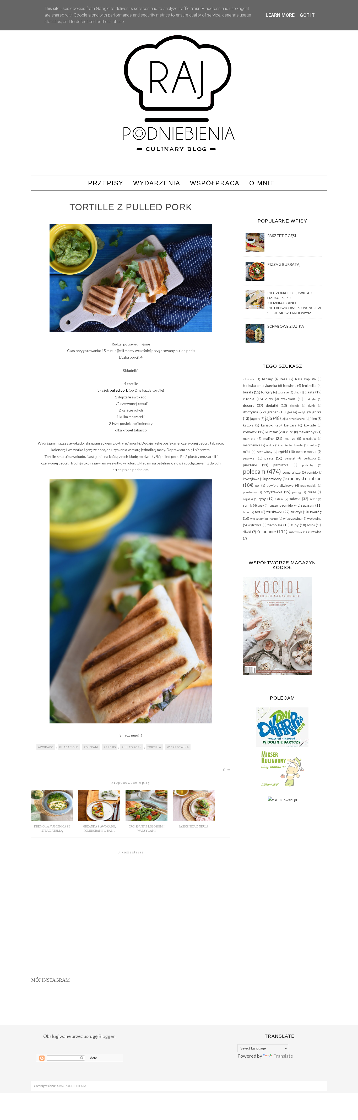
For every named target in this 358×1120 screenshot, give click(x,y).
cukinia (248, 399)
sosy (260, 505)
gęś (289, 412)
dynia (312, 405)
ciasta (309, 392)
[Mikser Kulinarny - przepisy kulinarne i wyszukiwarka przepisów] (282, 786)
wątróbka (255, 525)
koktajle (310, 425)
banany (267, 379)
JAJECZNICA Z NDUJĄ (193, 826)
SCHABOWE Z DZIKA (285, 326)
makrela (249, 439)
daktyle (311, 399)
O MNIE (262, 183)
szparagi (307, 505)
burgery (266, 392)
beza (283, 379)
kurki (290, 432)
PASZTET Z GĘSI (281, 235)
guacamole (68, 747)
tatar (246, 512)
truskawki (274, 512)
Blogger (106, 1036)
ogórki (283, 452)
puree (312, 492)
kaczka (248, 425)
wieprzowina (178, 747)
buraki (248, 392)
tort (257, 512)
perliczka (309, 458)
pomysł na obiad (306, 478)
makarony (306, 432)
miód (246, 452)
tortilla (154, 747)
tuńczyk (296, 512)
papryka (248, 458)
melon (313, 445)
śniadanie (266, 531)
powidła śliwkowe (280, 486)
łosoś (311, 525)
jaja (268, 418)
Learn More (280, 15)
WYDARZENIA (156, 183)
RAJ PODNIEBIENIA (72, 1086)
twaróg (316, 512)
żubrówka (295, 532)
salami (279, 499)
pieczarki (250, 465)
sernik (247, 505)
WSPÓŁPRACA (215, 183)
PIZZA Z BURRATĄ (283, 264)
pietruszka (281, 465)
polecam (91, 747)
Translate (283, 1056)
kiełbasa (290, 425)
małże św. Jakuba (291, 445)
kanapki (267, 425)
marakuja (309, 438)
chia (297, 392)
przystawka (273, 492)
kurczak (271, 432)
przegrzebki (308, 485)
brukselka (309, 386)
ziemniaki (274, 525)
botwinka (289, 386)
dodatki (272, 405)
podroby (307, 465)
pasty (269, 458)
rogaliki (248, 499)
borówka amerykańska (260, 386)
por (257, 486)
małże (270, 445)
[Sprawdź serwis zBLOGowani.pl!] (282, 800)
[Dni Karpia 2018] (282, 745)
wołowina (314, 519)
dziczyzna (250, 412)
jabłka (317, 412)
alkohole (248, 379)
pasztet (290, 458)
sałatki (294, 498)
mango (290, 439)
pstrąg (296, 492)
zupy (295, 525)
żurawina (315, 532)
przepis (110, 747)
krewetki (250, 432)
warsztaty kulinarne (264, 518)
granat (272, 412)
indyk (302, 412)
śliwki (247, 532)
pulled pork (119, 390)
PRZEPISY (105, 183)
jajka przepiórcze (293, 418)
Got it (307, 15)
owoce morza (306, 452)
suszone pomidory (282, 505)
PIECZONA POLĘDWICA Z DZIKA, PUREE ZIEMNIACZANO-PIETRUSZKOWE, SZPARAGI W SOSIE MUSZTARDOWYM (294, 303)
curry (269, 399)
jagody (255, 419)
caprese (283, 392)
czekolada (288, 399)
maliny (268, 438)
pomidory (273, 479)
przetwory (250, 492)
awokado (45, 747)
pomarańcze (292, 472)
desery (248, 405)
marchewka (252, 445)
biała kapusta (305, 379)
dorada (295, 405)
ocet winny (264, 451)
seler (313, 499)
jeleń (313, 419)
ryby (262, 498)
